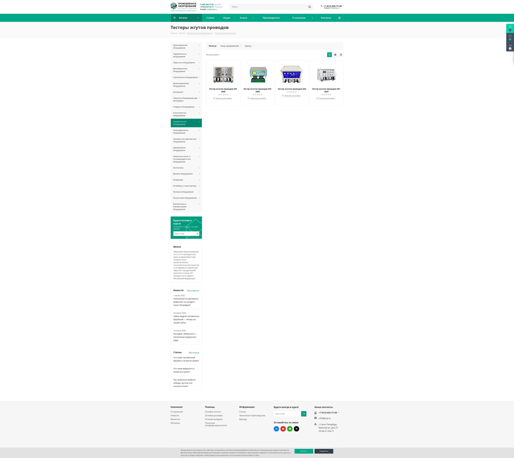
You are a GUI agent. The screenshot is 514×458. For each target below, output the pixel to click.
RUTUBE (296, 428)
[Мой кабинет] (339, 18)
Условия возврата (214, 419)
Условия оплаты (213, 411)
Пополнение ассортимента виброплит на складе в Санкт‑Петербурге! (185, 301)
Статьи (242, 411)
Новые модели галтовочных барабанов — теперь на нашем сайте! (186, 319)
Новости (175, 415)
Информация (246, 406)
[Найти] (309, 7)
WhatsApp (289, 428)
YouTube (283, 428)
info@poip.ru (211, 9)
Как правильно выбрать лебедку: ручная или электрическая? (184, 382)
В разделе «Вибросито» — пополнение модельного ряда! (185, 336)
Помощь (210, 406)
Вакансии (175, 419)
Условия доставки (214, 415)
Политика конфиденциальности (216, 424)
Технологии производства (252, 415)
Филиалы (175, 423)
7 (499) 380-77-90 (206, 4)
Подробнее (324, 451)
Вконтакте (276, 428)
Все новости (193, 290)
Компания (176, 406)
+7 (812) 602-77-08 (333, 6)
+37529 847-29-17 (207, 7)
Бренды (243, 419)
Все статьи (194, 352)
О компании (177, 411)
